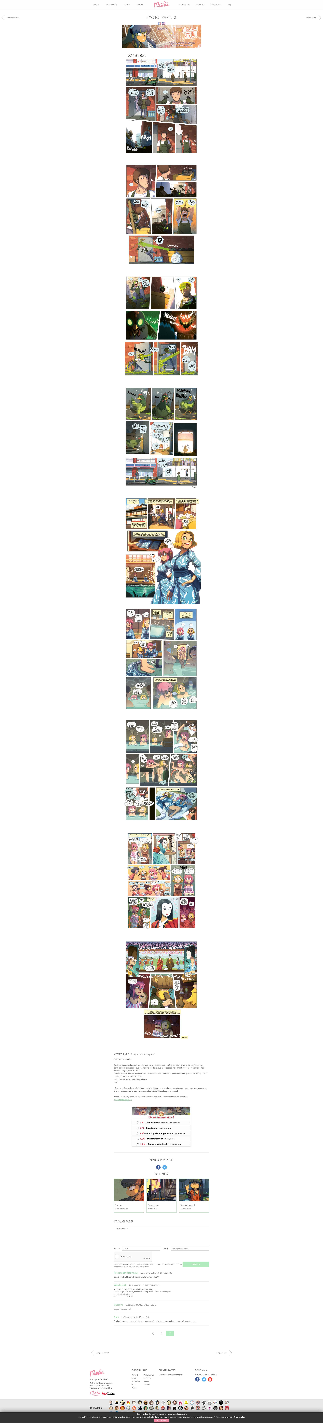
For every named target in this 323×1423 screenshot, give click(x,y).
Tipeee (135, 1388)
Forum (146, 1381)
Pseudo (117, 1248)
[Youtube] (209, 1379)
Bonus (134, 1384)
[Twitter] (203, 1379)
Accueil (135, 1375)
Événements (149, 1375)
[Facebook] (197, 1379)
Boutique (147, 1378)
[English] (164, 23)
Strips (134, 1378)
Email (166, 1248)
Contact (147, 1384)
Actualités (136, 1381)
